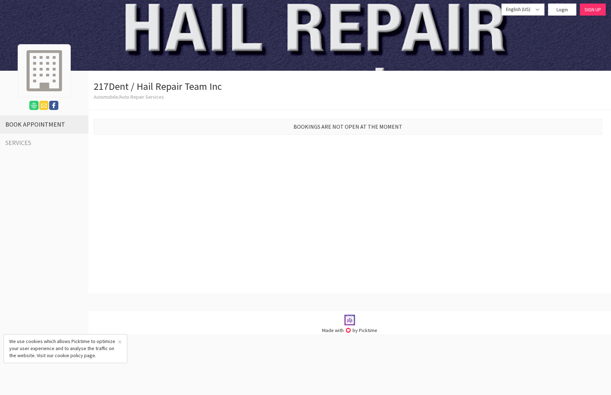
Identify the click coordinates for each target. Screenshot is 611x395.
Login (562, 9)
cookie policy (69, 355)
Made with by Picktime (350, 330)
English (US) (518, 9)
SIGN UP (592, 9)
